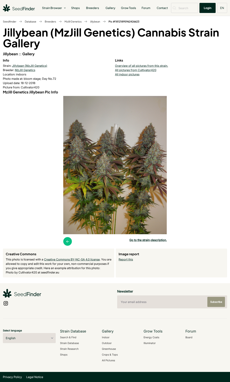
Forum (146, 8)
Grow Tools (128, 8)
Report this (126, 259)
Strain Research (69, 348)
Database (30, 21)
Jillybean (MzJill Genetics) (29, 66)
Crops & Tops (110, 354)
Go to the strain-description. (148, 240)
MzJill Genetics (73, 21)
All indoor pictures (127, 74)
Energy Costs (151, 337)
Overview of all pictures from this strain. (141, 66)
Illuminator (150, 343)
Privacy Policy (12, 377)
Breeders (92, 8)
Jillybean (95, 21)
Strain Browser (52, 8)
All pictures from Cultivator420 (135, 70)
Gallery (110, 8)
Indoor (105, 337)
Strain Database (69, 343)
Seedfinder (9, 21)
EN (222, 8)
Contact (162, 8)
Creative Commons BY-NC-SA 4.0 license (72, 259)
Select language (12, 330)
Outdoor (107, 343)
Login (207, 8)
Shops (75, 8)
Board (188, 337)
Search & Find (68, 337)
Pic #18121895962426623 (124, 21)
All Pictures (108, 360)
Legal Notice (34, 377)
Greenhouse (109, 348)
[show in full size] (115, 165)
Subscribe (216, 301)
